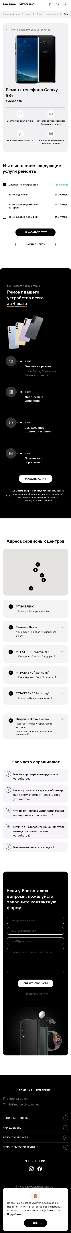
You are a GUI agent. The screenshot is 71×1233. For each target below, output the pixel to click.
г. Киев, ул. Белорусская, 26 (36, 1186)
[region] (35, 201)
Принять (36, 1223)
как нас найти (35, 244)
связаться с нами (35, 983)
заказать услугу (35, 232)
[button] (35, 570)
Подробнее (14, 1214)
